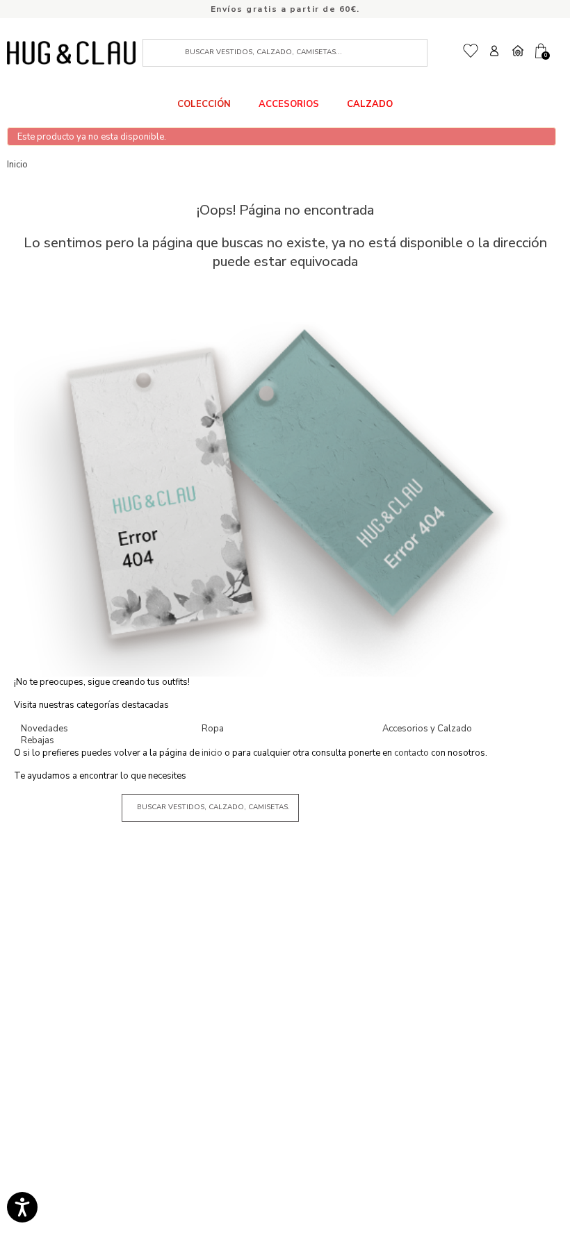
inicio (213, 753)
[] (165, 53)
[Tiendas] (518, 50)
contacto (412, 753)
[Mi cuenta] (494, 50)
